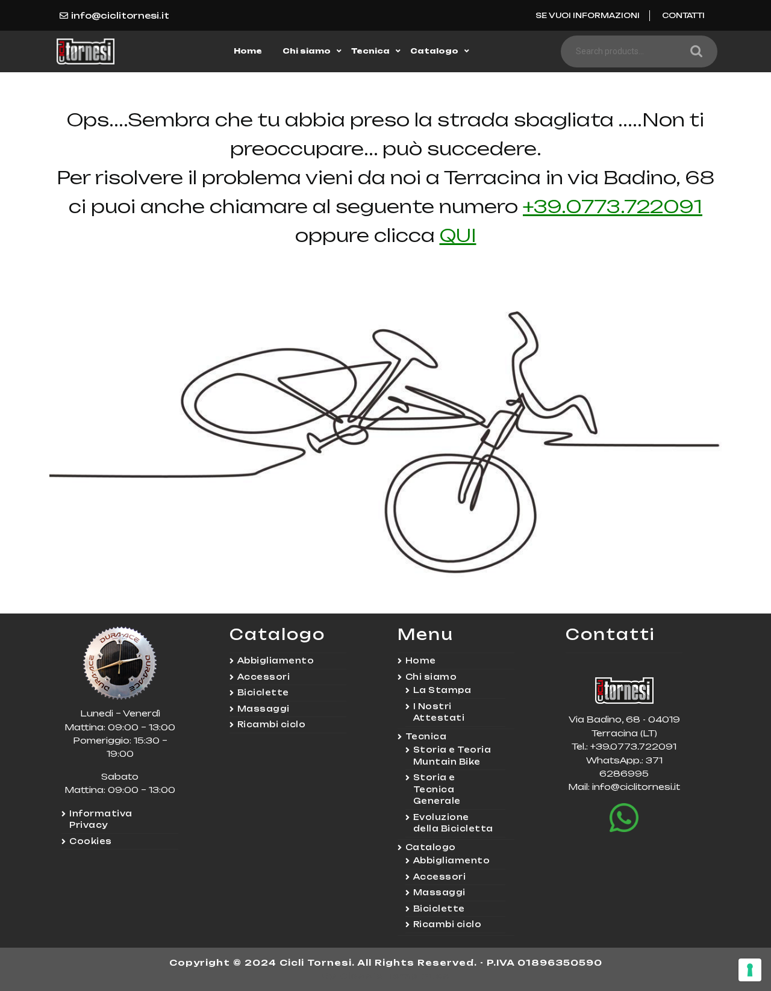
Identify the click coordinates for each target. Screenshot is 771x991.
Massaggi (263, 708)
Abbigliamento (275, 660)
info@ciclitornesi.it (120, 15)
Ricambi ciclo (271, 724)
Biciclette (263, 692)
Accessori (263, 677)
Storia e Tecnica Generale (437, 789)
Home (248, 50)
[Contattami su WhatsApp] (624, 818)
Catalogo (434, 50)
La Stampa (442, 690)
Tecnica (370, 50)
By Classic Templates (386, 976)
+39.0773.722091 (612, 206)
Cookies (90, 841)
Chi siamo (306, 50)
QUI (458, 235)
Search (693, 51)
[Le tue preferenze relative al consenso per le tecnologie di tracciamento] (749, 969)
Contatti (683, 15)
